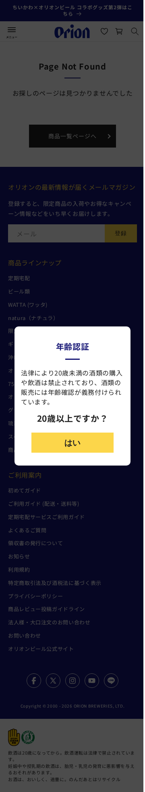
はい (72, 442)
